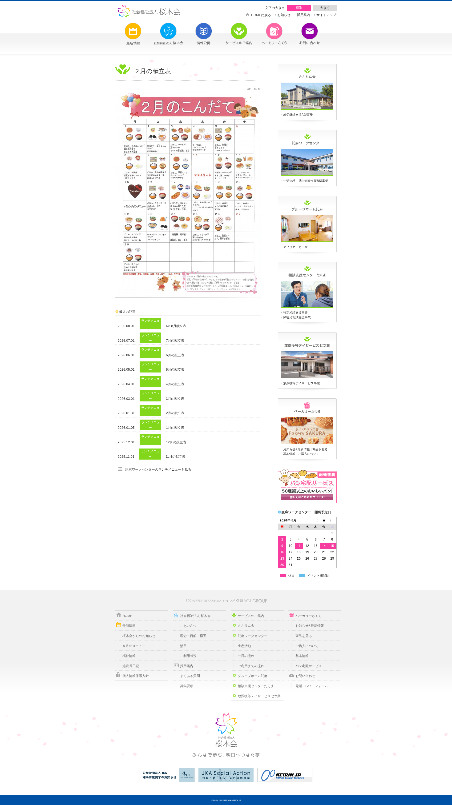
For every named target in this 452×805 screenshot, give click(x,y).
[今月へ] (324, 520)
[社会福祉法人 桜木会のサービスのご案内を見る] (232, 31)
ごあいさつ (188, 626)
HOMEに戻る (261, 14)
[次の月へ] (332, 520)
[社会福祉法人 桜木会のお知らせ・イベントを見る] (126, 31)
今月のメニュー (133, 646)
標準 (299, 8)
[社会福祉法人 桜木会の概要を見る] (161, 31)
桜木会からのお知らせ (138, 636)
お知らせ (284, 14)
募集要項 (186, 686)
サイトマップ (326, 14)
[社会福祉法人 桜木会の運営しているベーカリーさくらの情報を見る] (267, 31)
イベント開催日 (318, 575)
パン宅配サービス (308, 666)
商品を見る (320, 449)
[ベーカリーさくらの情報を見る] (307, 443)
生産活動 (244, 646)
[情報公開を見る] (196, 31)
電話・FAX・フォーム (311, 686)
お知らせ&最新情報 (296, 449)
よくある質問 (190, 676)
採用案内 (303, 14)
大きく (325, 8)
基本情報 (289, 454)
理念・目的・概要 (193, 636)
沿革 (183, 646)
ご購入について (308, 454)
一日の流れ (246, 656)
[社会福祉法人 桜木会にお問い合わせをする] (302, 31)
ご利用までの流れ (251, 666)
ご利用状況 (188, 656)
